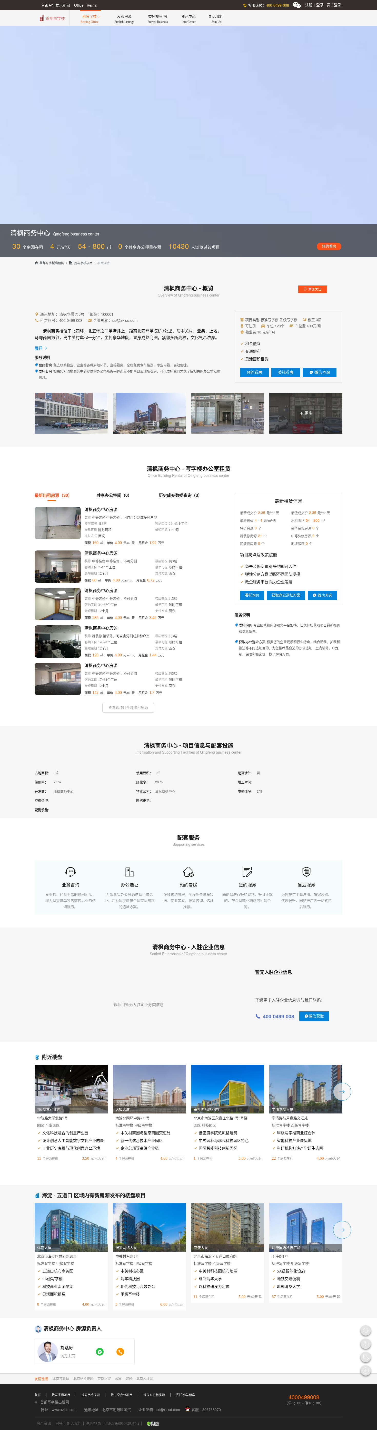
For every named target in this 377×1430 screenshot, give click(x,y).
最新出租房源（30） (53, 495)
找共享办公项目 (121, 1395)
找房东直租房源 (154, 1395)
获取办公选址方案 (286, 595)
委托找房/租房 (185, 1395)
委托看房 (285, 372)
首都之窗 (104, 1378)
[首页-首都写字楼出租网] (51, 17)
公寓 (118, 1378)
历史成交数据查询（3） (180, 495)
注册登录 (314, 5)
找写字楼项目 (81, 263)
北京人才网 (144, 1378)
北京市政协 (61, 1378)
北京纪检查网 (83, 1378)
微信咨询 (319, 372)
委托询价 (252, 595)
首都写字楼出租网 (49, 263)
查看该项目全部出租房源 (128, 707)
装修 (129, 1378)
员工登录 (334, 5)
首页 (38, 1395)
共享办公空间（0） (114, 495)
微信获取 (314, 1016)
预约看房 (329, 246)
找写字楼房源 (90, 1395)
